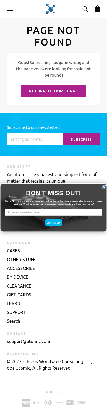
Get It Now (53, 222)
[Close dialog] (104, 186)
